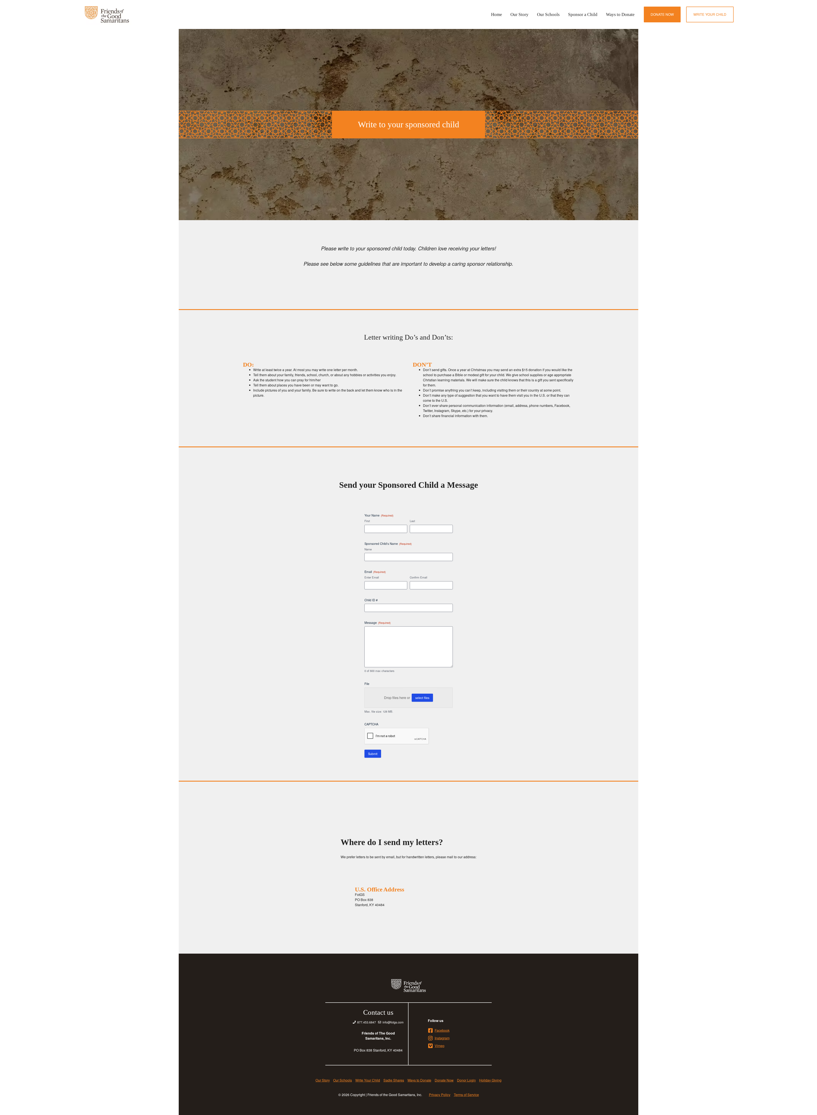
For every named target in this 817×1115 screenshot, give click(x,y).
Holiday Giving (490, 1080)
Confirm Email (418, 577)
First (367, 521)
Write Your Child (367, 1080)
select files (422, 698)
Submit (372, 754)
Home (496, 14)
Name (368, 549)
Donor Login (466, 1080)
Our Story (519, 14)
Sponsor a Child (582, 14)
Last (412, 521)
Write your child (709, 14)
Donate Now (662, 14)
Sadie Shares (393, 1080)
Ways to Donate (620, 14)
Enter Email (371, 577)
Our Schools (548, 14)
